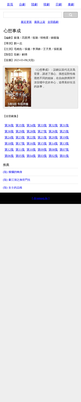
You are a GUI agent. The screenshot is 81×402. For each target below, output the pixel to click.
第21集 (42, 137)
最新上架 (39, 21)
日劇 (59, 4)
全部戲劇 (53, 21)
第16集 (31, 143)
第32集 (53, 125)
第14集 (53, 143)
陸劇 (34, 4)
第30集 (9, 131)
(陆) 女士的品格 (12, 187)
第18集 (9, 143)
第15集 (42, 143)
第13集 (64, 143)
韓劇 (46, 4)
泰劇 (71, 4)
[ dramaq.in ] (40, 198)
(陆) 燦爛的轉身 (12, 171)
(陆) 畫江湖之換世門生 (16, 179)
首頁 (10, 4)
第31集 (64, 125)
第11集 (20, 149)
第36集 (9, 125)
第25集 (64, 131)
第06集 (9, 155)
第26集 (53, 131)
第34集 (31, 125)
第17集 (20, 143)
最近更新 (26, 21)
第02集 (53, 155)
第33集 (42, 125)
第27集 (42, 131)
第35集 (20, 125)
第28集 (31, 131)
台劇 (22, 4)
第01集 (64, 155)
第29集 (20, 131)
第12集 (9, 149)
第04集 (31, 155)
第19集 (64, 137)
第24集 (9, 137)
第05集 (20, 155)
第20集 (53, 137)
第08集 (53, 149)
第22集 (31, 137)
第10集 (31, 149)
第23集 (20, 137)
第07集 (64, 149)
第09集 (42, 149)
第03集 (42, 155)
